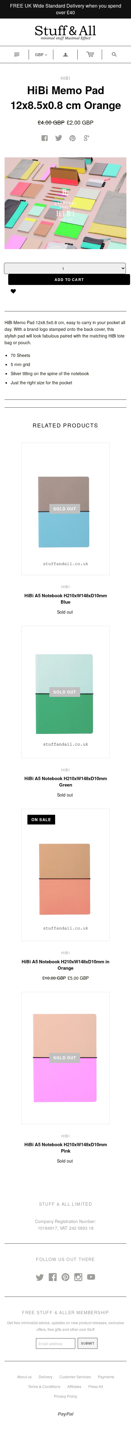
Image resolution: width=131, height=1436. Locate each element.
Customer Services (75, 1376)
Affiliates (74, 1386)
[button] (15, 291)
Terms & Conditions (44, 1386)
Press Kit (95, 1386)
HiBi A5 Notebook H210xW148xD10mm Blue (65, 598)
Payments (106, 1376)
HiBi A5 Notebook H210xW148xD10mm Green (65, 781)
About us (24, 1376)
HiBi (65, 586)
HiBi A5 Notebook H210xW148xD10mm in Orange (65, 964)
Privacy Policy (65, 1396)
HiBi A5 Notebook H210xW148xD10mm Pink (65, 1147)
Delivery (45, 1376)
